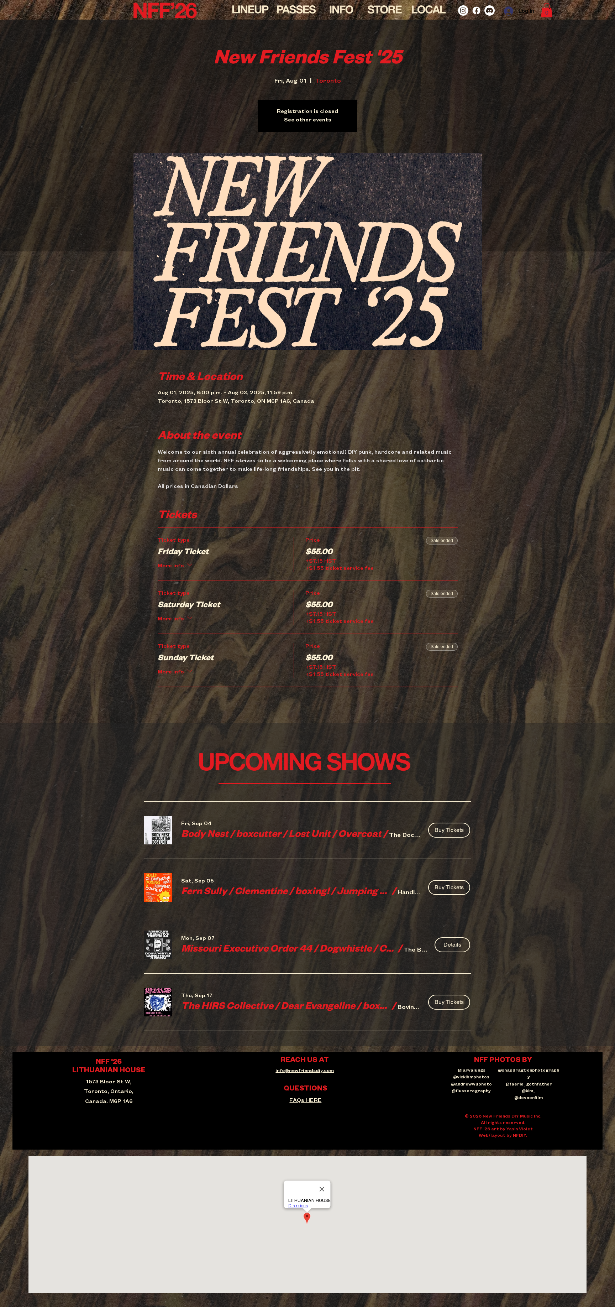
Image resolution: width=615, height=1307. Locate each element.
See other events (307, 120)
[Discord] (489, 10)
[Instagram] (463, 10)
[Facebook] (476, 10)
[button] (547, 10)
